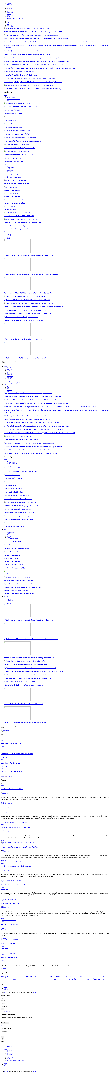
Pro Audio (9, 16)
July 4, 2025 (3, 929)
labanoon (99, 976)
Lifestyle (9, 238)
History (8, 6)
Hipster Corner (10, 235)
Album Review (10, 167)
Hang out (9, 14)
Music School (10, 12)
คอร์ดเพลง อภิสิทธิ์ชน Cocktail (13, 113)
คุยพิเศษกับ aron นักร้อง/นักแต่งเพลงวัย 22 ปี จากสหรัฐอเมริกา (22, 223)
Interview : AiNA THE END (12, 177)
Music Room (10, 11)
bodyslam (20, 976)
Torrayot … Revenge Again (9, 957)
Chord (33, 976)
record (17, 979)
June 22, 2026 (4, 748)
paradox (7, 979)
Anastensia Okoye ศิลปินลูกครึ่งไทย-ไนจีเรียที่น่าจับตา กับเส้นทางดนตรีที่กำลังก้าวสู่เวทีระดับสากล (33, 82)
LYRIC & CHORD (11, 97)
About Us (9, 3)
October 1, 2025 (4, 889)
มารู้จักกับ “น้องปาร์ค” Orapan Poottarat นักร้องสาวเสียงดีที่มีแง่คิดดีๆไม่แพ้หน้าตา (29, 255)
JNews (6, 992)
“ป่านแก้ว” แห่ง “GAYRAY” (9, 925)
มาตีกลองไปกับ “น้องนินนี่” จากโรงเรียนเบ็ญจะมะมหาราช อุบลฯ (23, 320)
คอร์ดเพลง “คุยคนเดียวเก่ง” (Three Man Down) (18, 155)
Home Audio (10, 15)
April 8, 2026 (4, 757)
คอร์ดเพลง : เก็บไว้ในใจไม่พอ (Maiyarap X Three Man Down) (22, 141)
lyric (104, 976)
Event (8, 24)
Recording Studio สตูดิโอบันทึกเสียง (15, 18)
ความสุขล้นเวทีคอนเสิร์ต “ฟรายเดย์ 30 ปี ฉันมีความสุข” (21, 75)
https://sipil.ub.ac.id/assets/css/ (90, 976)
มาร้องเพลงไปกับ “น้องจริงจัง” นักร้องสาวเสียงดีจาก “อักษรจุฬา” (23, 339)
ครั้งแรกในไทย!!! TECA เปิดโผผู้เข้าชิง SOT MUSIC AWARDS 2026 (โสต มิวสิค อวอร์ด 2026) (32, 89)
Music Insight (10, 170)
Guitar (82, 976)
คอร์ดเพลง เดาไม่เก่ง (10, 120)
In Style (8, 237)
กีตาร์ (67, 979)
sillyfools (27, 979)
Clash (36, 976)
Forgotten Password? (6, 1011)
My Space (9, 171)
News (5, 20)
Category (6, 776)
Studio (34, 979)
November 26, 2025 (5, 851)
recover (20, 979)
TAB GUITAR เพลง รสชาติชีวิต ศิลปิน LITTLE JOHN (20, 107)
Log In (2, 1025)
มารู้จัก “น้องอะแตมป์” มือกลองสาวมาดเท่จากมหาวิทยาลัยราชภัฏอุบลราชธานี (27, 313)
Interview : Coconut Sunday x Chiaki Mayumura (19, 229)
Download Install (65, 976)
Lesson (5, 95)
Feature (5, 164)
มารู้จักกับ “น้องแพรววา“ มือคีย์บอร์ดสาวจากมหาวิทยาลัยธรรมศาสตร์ (25, 358)
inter (97, 976)
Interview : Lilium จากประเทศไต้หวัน (15, 203)
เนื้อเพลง (96, 979)
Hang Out (9, 234)
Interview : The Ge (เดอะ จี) (12, 190)
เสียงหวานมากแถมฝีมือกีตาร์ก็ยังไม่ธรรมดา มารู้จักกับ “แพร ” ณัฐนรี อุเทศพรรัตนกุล (29, 293)
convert (39, 976)
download (56, 977)
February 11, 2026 (5, 793)
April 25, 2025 (4, 948)
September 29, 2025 (5, 907)
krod (3, 746)
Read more (3, 802)
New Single (9, 25)
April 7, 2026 (4, 766)
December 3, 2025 (5, 812)
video (44, 979)
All (7, 21)
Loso (102, 976)
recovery (23, 979)
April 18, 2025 (4, 961)
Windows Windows (60, 979)
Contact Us (9, 4)
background (6, 976)
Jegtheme (34, 992)
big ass (12, 976)
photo (10, 979)
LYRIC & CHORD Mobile (13, 99)
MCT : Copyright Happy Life (10, 903)
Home (5, 1)
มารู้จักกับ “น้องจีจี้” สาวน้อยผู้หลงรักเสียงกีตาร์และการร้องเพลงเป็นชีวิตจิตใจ (27, 300)
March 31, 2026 (4, 775)
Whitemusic (49, 979)
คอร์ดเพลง (81, 979)
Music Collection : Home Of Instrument (13, 884)
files (74, 976)
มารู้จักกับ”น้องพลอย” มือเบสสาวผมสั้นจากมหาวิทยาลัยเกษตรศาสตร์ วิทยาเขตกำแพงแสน (31, 274)
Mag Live (6, 231)
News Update (10, 26)
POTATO (14, 979)
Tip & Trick (9, 101)
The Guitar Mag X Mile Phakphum (12, 943)
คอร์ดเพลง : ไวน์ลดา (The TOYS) (14, 161)
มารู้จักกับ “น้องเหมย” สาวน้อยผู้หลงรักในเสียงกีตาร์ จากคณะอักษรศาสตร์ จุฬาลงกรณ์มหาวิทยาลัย (33, 306)
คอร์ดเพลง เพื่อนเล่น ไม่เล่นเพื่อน (13, 127)
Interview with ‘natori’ (10, 209)
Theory (8, 100)
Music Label (9, 8)
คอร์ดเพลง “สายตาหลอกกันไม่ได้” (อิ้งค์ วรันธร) (18, 134)
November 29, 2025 (5, 831)
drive (72, 976)
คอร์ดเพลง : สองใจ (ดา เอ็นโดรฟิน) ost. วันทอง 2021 (19, 148)
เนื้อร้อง (90, 979)
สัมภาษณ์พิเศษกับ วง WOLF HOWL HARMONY (19, 216)
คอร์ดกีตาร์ (73, 979)
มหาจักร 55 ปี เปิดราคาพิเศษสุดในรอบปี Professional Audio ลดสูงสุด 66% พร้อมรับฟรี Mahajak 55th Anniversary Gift (39, 68)
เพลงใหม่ (102, 979)
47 (10, 970)
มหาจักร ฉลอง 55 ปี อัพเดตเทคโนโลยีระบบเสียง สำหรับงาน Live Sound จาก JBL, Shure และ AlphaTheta (36, 38)
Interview (9, 168)
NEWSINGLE (3, 979)
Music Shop (9, 10)
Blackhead (16, 976)
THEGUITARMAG (39, 979)
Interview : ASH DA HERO (12, 196)
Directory (6, 7)
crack (50, 976)
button (29, 976)
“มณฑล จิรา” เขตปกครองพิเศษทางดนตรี (16, 184)
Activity (8, 22)
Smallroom (31, 979)
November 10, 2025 (5, 870)
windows (52, 979)
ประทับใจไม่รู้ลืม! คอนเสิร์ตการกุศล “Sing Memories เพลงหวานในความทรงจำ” (28, 54)
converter (43, 976)
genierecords (78, 976)
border (24, 976)
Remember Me (5, 1006)
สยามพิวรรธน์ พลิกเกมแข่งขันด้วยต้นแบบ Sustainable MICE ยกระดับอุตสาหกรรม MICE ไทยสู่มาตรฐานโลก (36, 61)
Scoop (8, 172)
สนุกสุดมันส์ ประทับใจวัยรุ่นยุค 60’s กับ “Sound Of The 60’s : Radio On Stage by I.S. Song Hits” (33, 32)
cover (46, 976)
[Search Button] (15, 361)
